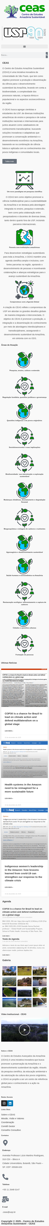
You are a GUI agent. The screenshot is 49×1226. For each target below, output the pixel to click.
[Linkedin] (10, 1103)
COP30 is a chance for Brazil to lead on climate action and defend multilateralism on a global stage (23, 912)
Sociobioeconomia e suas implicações (24, 447)
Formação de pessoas (25, 655)
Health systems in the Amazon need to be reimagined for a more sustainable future (23, 788)
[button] (24, 46)
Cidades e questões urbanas (24, 628)
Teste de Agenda (10, 939)
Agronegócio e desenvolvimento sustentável (24, 552)
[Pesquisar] (47, 55)
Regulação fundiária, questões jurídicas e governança (24, 397)
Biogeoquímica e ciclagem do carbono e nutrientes (24, 529)
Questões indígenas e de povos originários (24, 420)
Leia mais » (9, 731)
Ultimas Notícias (9, 663)
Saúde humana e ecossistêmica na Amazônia (24, 575)
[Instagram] (4, 1103)
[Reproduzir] (24, 1030)
